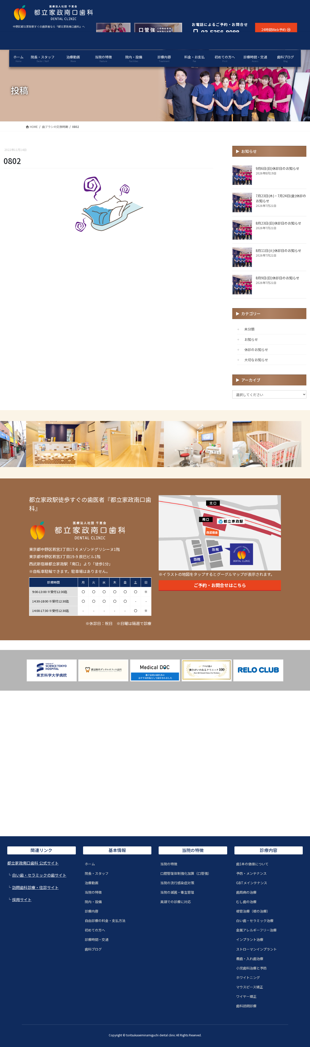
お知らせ (251, 339)
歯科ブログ (93, 949)
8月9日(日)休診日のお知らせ (277, 277)
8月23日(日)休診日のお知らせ (278, 223)
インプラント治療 (249, 939)
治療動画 (91, 882)
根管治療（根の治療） (253, 911)
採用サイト (21, 899)
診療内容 (91, 911)
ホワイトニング (248, 977)
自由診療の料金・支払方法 (105, 920)
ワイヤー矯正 (246, 996)
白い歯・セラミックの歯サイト (39, 875)
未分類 (249, 329)
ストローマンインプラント (256, 949)
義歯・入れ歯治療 (249, 958)
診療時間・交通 (96, 939)
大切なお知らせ (256, 359)
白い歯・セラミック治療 (254, 920)
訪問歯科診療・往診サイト (35, 887)
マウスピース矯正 (249, 986)
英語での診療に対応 (175, 901)
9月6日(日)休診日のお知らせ (277, 168)
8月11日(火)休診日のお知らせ (278, 250)
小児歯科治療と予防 (251, 968)
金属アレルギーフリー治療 (256, 930)
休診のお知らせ (256, 349)
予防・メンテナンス (251, 873)
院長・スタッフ (96, 873)
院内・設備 (93, 901)
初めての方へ (95, 930)
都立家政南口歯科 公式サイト (33, 863)
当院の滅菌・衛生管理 (177, 892)
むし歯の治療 (246, 901)
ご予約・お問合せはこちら (220, 585)
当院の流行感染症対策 (177, 882)
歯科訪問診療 (246, 1005)
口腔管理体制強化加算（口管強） (185, 873)
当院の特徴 (93, 892)
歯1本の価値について (252, 863)
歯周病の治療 (246, 892)
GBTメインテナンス (251, 882)
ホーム (90, 863)
